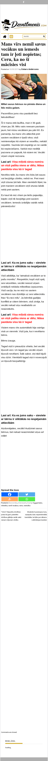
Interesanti (22, 503)
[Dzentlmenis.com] (4, 36)
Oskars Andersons (30, 69)
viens (21, 506)
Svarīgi (29, 503)
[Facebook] (9, 494)
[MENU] (11, 36)
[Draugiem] (9, 499)
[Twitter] (26, 494)
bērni (40, 503)
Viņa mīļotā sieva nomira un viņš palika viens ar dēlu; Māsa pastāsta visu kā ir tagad (22, 165)
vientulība (27, 506)
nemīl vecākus (13, 506)
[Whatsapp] (26, 499)
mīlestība (4, 506)
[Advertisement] (24, 235)
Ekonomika (13, 503)
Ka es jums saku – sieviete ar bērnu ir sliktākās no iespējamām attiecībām (23, 266)
